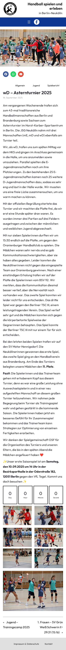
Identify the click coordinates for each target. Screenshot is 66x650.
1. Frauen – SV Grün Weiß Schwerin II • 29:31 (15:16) (50, 627)
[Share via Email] (21, 74)
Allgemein (20, 85)
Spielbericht (53, 85)
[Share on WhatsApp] (13, 74)
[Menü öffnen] (29, 22)
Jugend (36, 85)
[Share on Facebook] (6, 74)
